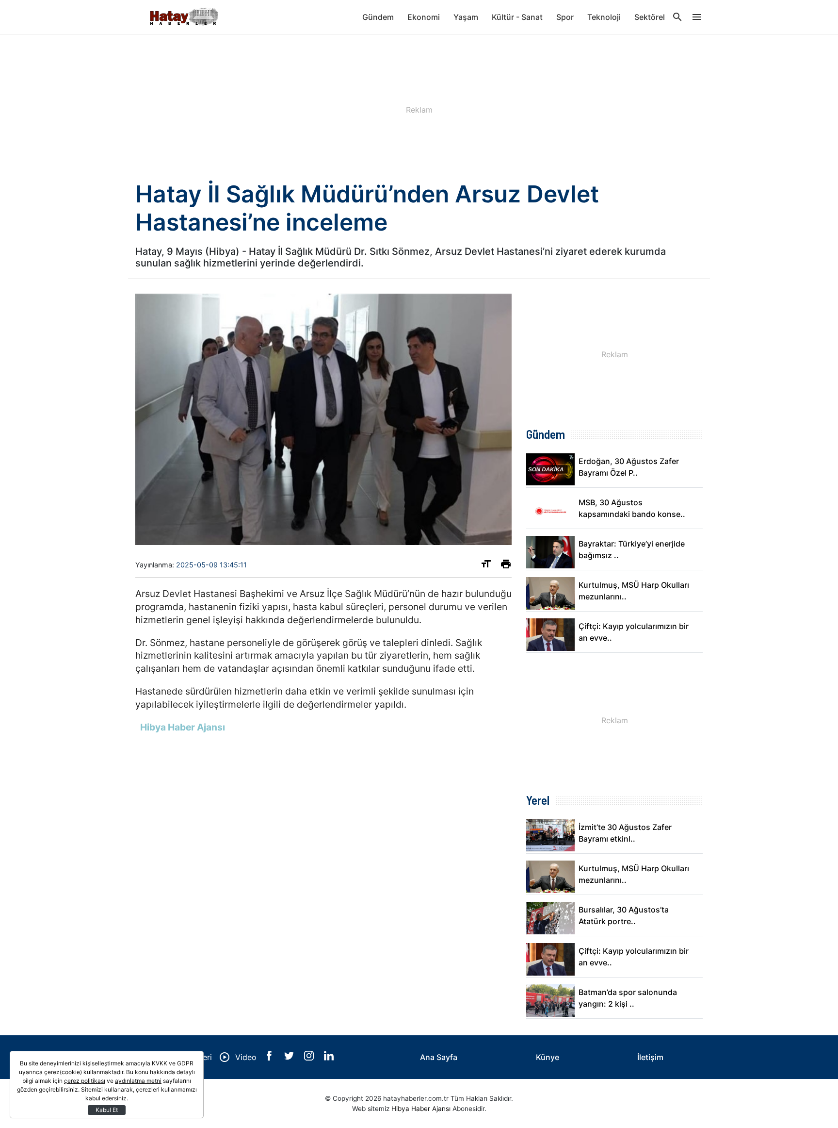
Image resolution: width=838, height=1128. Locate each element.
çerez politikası (84, 1080)
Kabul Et (107, 1109)
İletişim (650, 1057)
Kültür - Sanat (517, 17)
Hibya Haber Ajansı (421, 1108)
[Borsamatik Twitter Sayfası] (290, 1057)
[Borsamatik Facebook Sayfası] (270, 1057)
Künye (547, 1057)
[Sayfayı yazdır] (506, 566)
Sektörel (649, 17)
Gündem (378, 17)
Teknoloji (604, 17)
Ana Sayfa (438, 1057)
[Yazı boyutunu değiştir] (486, 566)
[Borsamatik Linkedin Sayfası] (329, 1057)
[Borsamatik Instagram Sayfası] (310, 1057)
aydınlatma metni (138, 1080)
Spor (565, 17)
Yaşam (465, 17)
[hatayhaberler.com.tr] (183, 17)
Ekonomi (423, 17)
